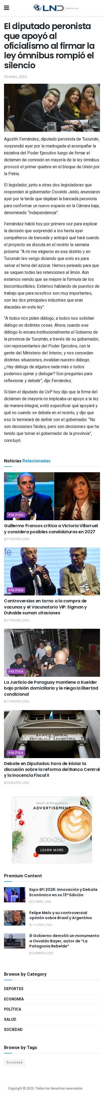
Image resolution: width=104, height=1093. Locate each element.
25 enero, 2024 (15, 76)
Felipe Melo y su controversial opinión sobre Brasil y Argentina (60, 915)
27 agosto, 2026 (17, 539)
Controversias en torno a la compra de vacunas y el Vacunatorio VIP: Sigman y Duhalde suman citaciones (45, 607)
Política (16, 515)
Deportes (13, 989)
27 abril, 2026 (41, 902)
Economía (14, 999)
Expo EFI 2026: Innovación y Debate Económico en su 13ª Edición (63, 892)
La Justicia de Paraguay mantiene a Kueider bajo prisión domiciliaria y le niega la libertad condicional (51, 688)
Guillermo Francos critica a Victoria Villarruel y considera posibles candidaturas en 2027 (51, 529)
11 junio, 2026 (42, 925)
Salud (10, 1019)
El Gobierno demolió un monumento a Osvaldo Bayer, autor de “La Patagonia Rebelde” (64, 941)
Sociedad (13, 1029)
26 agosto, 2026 (17, 783)
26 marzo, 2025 (42, 953)
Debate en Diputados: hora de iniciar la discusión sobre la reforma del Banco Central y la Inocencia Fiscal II (52, 769)
